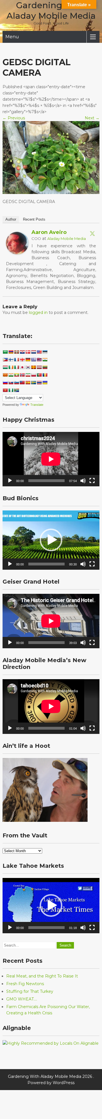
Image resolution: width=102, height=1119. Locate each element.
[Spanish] (27, 382)
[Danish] (27, 352)
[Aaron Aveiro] (17, 253)
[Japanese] (22, 367)
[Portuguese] (39, 375)
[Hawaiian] (39, 359)
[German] (27, 359)
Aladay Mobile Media (66, 238)
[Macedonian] (5, 375)
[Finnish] (10, 359)
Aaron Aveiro (49, 232)
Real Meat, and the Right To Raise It (42, 976)
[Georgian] (22, 359)
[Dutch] (33, 352)
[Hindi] (44, 359)
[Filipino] (5, 359)
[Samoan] (22, 382)
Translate (36, 404)
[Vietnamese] (5, 390)
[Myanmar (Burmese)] (16, 375)
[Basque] (16, 352)
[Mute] (83, 481)
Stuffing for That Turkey (29, 991)
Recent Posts (34, 219)
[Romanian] (44, 375)
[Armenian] (10, 352)
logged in (38, 312)
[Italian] (16, 367)
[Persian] (27, 375)
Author (10, 219)
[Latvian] (39, 367)
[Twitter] (92, 233)
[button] (51, 540)
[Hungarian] (5, 367)
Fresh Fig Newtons (25, 983)
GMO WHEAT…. (21, 999)
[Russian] (5, 382)
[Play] (10, 481)
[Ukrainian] (44, 382)
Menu (12, 36)
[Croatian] (22, 352)
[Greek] (33, 359)
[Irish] (10, 367)
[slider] (46, 564)
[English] (39, 352)
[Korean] (27, 367)
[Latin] (33, 367)
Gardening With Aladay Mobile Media (51, 10)
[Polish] (33, 375)
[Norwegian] (22, 375)
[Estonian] (44, 352)
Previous (14, 118)
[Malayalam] (10, 375)
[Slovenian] (16, 382)
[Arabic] (5, 352)
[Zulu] (16, 390)
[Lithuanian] (44, 367)
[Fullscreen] (92, 481)
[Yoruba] (10, 390)
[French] (16, 359)
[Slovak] (10, 382)
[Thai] (39, 382)
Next (92, 118)
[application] (51, 459)
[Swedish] (33, 382)
